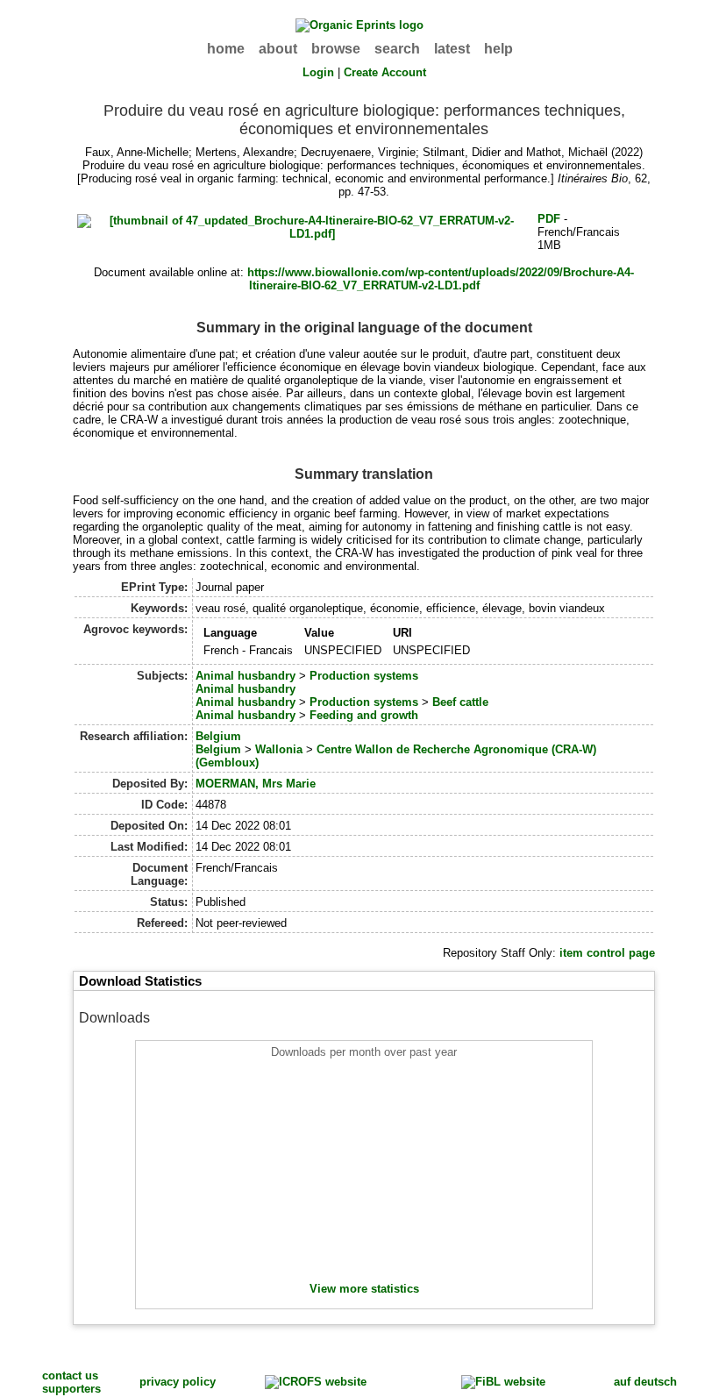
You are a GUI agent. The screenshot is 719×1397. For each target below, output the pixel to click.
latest (452, 48)
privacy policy (177, 1381)
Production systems (364, 675)
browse (335, 48)
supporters (71, 1388)
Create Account (385, 72)
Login (318, 72)
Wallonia (279, 749)
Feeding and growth (364, 715)
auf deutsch (645, 1381)
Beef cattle (460, 702)
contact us (70, 1375)
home (226, 48)
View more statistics (364, 1288)
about (278, 48)
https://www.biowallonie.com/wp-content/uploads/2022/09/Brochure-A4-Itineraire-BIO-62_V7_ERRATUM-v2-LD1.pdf (440, 279)
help (498, 48)
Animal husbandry (245, 675)
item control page (607, 952)
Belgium (218, 736)
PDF (548, 218)
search (397, 48)
